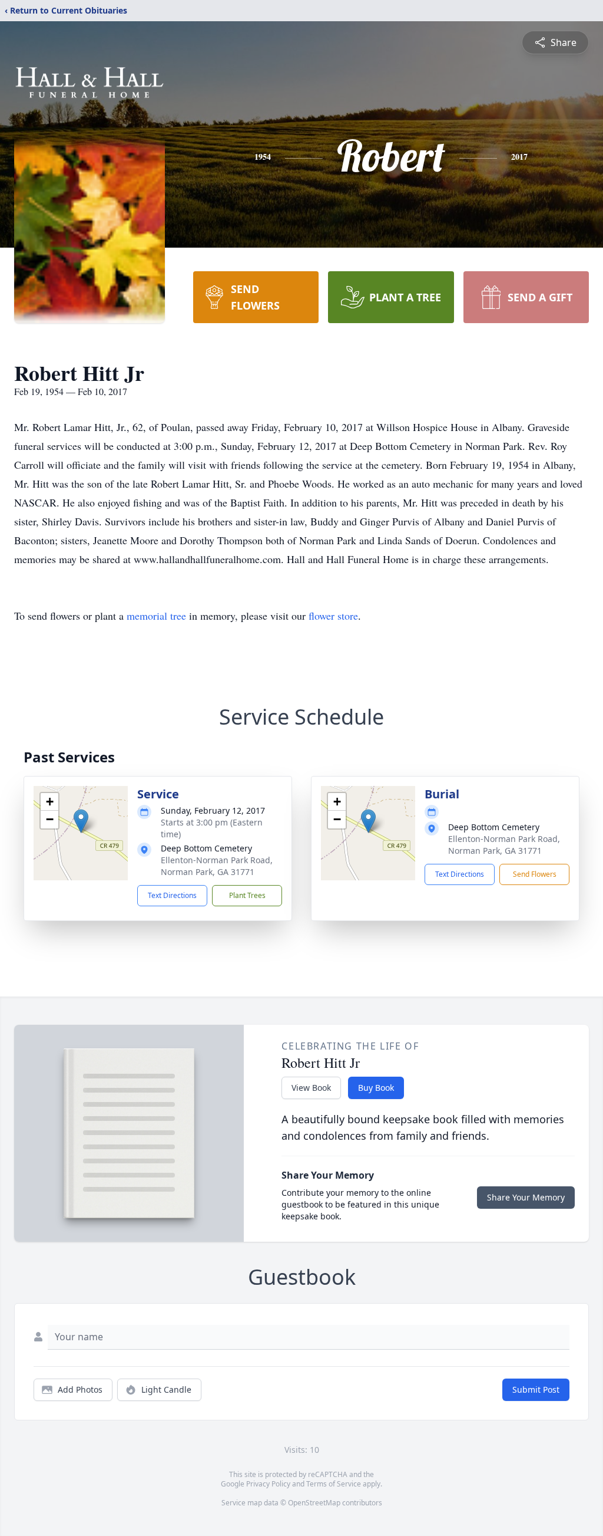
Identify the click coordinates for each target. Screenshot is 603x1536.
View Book (311, 1087)
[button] (81, 821)
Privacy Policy (268, 1484)
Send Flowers (534, 874)
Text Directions (172, 895)
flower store (333, 616)
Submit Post (535, 1389)
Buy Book (376, 1087)
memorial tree (156, 616)
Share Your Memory (526, 1197)
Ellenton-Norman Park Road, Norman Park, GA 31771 (217, 865)
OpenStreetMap (314, 1503)
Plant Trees (247, 895)
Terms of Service (333, 1484)
